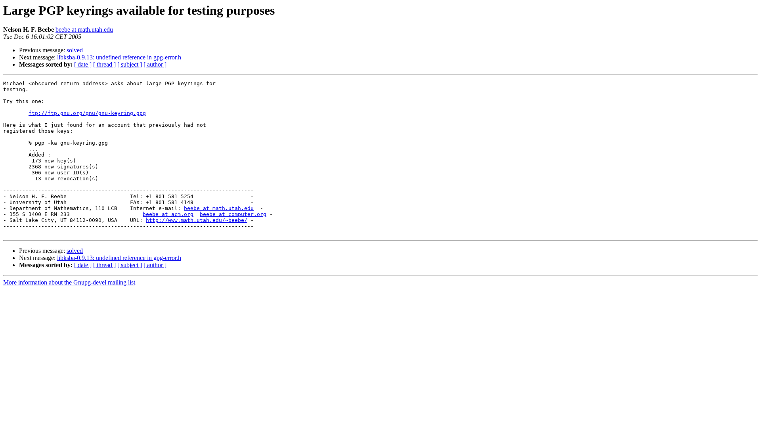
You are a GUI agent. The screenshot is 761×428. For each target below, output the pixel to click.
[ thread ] (104, 64)
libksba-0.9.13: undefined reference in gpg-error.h (119, 57)
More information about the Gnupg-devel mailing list (69, 282)
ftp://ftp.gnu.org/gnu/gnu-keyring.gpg (87, 113)
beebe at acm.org (168, 214)
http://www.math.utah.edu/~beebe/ (196, 220)
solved (75, 50)
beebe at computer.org (233, 214)
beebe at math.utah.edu (84, 29)
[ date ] (83, 64)
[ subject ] (129, 64)
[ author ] (154, 64)
